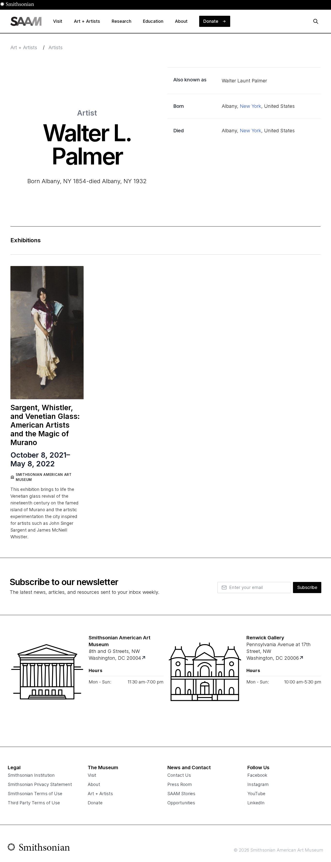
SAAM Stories (181, 793)
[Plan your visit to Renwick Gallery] (301, 658)
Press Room (179, 784)
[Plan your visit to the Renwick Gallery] (205, 680)
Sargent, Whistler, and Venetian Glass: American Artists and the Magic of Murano (45, 425)
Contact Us (179, 775)
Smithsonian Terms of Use (35, 793)
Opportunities (181, 802)
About (94, 784)
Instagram (258, 784)
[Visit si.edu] (39, 848)
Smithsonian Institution (31, 775)
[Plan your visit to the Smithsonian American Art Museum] (47, 680)
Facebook (257, 775)
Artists (55, 47)
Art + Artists (23, 47)
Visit (92, 775)
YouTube (256, 793)
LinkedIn (256, 802)
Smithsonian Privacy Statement (40, 784)
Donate (95, 802)
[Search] (316, 21)
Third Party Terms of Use (34, 802)
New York (250, 106)
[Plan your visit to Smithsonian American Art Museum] (143, 658)
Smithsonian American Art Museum (44, 477)
